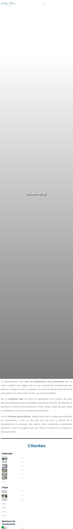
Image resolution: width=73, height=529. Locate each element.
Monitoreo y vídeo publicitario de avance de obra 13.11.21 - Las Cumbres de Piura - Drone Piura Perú (14, 469)
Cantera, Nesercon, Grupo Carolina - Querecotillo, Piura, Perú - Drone (14, 499)
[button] (45, 4)
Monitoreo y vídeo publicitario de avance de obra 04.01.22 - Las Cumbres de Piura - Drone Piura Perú (14, 465)
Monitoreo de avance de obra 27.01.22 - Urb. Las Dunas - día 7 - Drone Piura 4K (14, 528)
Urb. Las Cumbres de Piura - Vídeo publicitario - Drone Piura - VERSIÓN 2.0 (14, 477)
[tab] (12, 458)
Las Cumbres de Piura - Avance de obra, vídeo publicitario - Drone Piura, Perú (14, 473)
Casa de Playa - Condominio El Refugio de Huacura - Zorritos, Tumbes (14, 457)
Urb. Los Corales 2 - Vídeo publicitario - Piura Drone (14, 461)
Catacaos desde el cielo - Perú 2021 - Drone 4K (14, 491)
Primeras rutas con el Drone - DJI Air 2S (14, 495)
